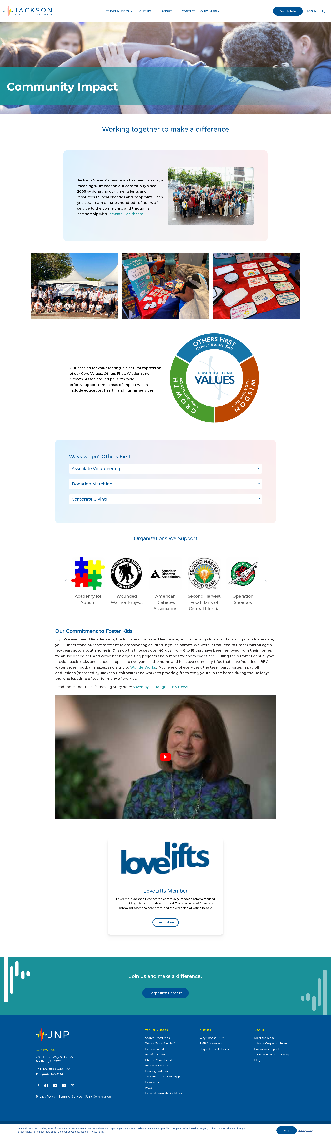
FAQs (148, 1087)
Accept (286, 1130)
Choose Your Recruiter (160, 1060)
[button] (65, 581)
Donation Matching (92, 483)
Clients (145, 11)
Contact (188, 11)
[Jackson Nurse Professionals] (27, 11)
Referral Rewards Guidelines (163, 1093)
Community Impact (266, 1049)
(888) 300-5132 (59, 1069)
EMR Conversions (211, 1043)
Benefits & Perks (156, 1054)
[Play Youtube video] (165, 757)
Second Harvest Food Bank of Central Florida (204, 602)
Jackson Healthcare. (126, 214)
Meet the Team (264, 1038)
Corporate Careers (165, 993)
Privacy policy (305, 1130)
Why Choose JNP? (212, 1038)
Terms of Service (70, 1096)
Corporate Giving (89, 499)
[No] (326, 1130)
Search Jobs (287, 11)
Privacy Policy (45, 1096)
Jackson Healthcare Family (271, 1054)
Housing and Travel (157, 1071)
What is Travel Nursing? (160, 1043)
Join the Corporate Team (270, 1043)
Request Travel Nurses (214, 1049)
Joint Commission (98, 1096)
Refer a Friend (154, 1049)
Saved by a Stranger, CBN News (160, 687)
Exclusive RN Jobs (157, 1065)
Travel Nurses (117, 11)
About (167, 11)
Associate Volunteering (96, 468)
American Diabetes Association (165, 602)
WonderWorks (143, 667)
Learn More (165, 922)
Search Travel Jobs (157, 1038)
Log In (312, 11)
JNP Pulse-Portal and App (162, 1076)
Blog (257, 1060)
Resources (152, 1082)
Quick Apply (209, 11)
